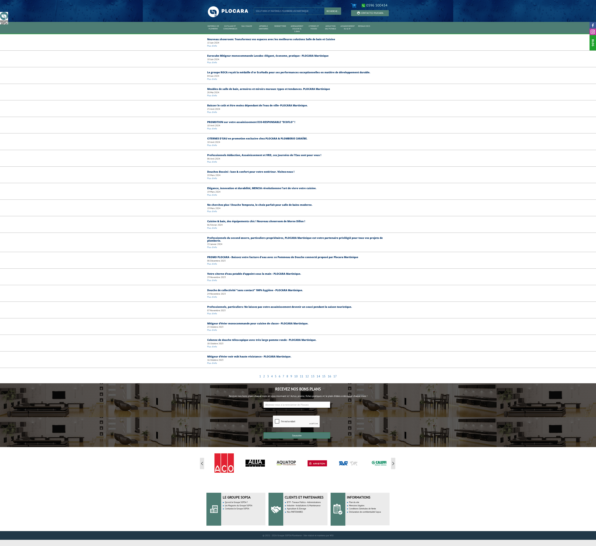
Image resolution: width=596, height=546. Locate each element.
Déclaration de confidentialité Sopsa (365, 512)
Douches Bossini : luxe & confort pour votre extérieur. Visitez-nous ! (250, 171)
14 (318, 376)
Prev (202, 463)
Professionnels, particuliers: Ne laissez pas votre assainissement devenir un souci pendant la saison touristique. (279, 307)
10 (296, 376)
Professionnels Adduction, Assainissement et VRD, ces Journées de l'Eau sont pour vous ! (264, 155)
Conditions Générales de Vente (362, 508)
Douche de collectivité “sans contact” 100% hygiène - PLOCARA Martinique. (255, 290)
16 (329, 376)
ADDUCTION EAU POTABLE (330, 27)
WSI (331, 535)
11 (301, 376)
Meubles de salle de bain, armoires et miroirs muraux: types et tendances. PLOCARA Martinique (268, 89)
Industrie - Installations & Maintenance (304, 505)
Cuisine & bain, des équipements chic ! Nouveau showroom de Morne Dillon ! (256, 221)
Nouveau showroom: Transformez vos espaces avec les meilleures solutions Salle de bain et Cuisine (271, 39)
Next (393, 463)
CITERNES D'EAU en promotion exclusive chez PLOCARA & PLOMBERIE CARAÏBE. (257, 138)
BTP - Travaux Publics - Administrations (304, 502)
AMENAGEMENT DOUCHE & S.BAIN (297, 28)
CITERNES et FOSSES (314, 27)
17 (335, 376)
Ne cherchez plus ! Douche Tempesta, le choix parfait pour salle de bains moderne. (259, 205)
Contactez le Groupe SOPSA (237, 508)
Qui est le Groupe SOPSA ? (236, 502)
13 (312, 376)
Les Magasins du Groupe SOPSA (238, 505)
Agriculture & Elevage (296, 508)
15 (324, 376)
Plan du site (354, 502)
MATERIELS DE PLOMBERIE (213, 27)
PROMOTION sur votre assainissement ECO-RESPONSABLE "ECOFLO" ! (251, 122)
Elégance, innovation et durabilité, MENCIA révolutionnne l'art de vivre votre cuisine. (261, 188)
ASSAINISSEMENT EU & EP (348, 27)
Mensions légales (356, 505)
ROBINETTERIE (280, 26)
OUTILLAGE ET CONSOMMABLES (230, 27)
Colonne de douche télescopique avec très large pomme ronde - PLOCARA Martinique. (261, 340)
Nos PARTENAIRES (295, 512)
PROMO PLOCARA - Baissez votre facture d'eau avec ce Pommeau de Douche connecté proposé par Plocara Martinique (282, 257)
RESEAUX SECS (364, 26)
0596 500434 (376, 5)
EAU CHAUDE (247, 26)
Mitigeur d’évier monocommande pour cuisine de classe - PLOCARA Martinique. (257, 323)
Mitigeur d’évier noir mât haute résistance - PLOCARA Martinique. (249, 356)
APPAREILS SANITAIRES (263, 27)
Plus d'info (212, 45)
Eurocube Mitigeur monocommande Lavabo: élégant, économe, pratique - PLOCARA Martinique (268, 55)
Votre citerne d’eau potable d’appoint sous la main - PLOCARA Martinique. (254, 273)
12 (307, 376)
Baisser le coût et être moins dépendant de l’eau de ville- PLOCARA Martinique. (257, 105)
